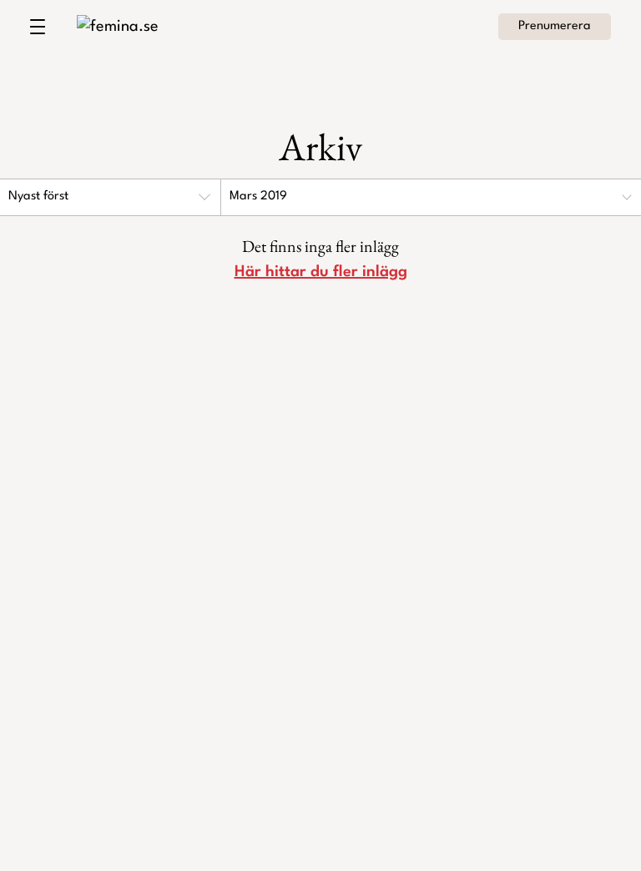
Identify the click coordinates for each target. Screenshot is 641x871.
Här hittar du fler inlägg (321, 271)
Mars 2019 (258, 196)
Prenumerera (554, 26)
